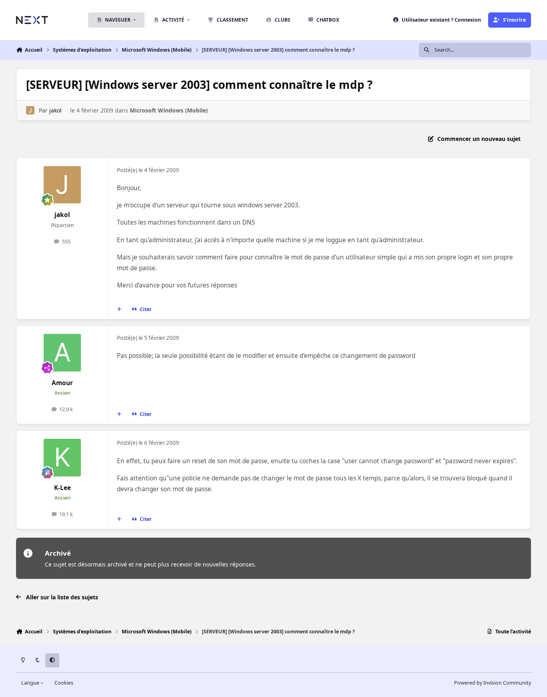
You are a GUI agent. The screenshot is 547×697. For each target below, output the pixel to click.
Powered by (492, 682)
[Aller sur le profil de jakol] (30, 110)
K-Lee (62, 488)
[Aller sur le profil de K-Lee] (62, 457)
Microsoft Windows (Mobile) (169, 110)
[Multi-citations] (119, 309)
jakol (55, 110)
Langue (30, 682)
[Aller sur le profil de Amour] (62, 353)
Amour (62, 383)
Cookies (63, 682)
